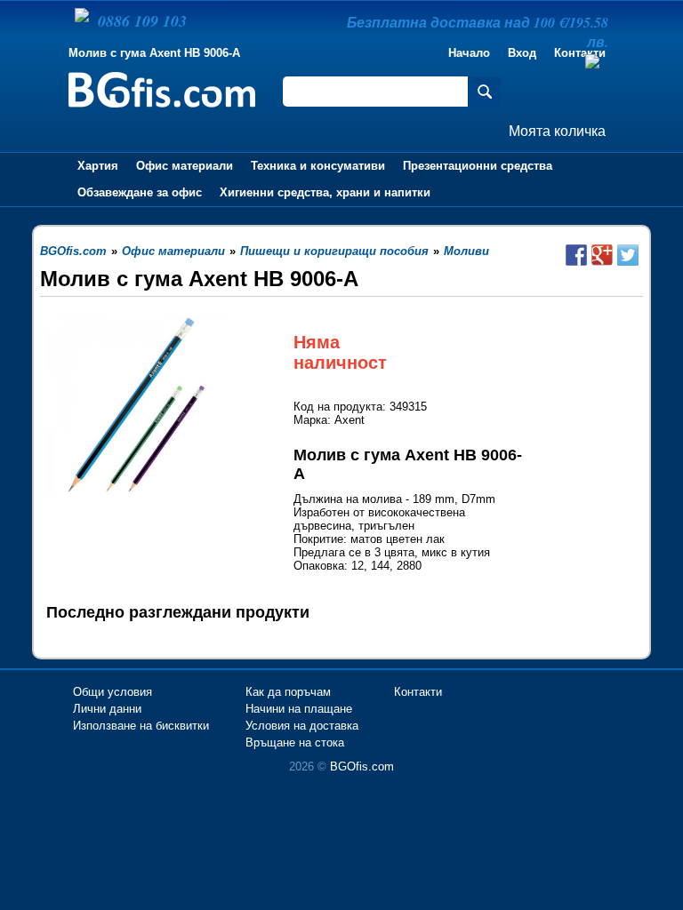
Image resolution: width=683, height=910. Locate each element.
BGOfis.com (362, 766)
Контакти (418, 691)
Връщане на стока (294, 742)
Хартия (97, 165)
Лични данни (107, 708)
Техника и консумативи (318, 165)
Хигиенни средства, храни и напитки (325, 192)
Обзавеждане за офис (139, 192)
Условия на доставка (301, 725)
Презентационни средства (477, 165)
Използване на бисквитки (141, 725)
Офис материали (184, 165)
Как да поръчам (288, 691)
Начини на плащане (298, 708)
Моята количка (557, 131)
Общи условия (112, 691)
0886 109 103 (142, 21)
